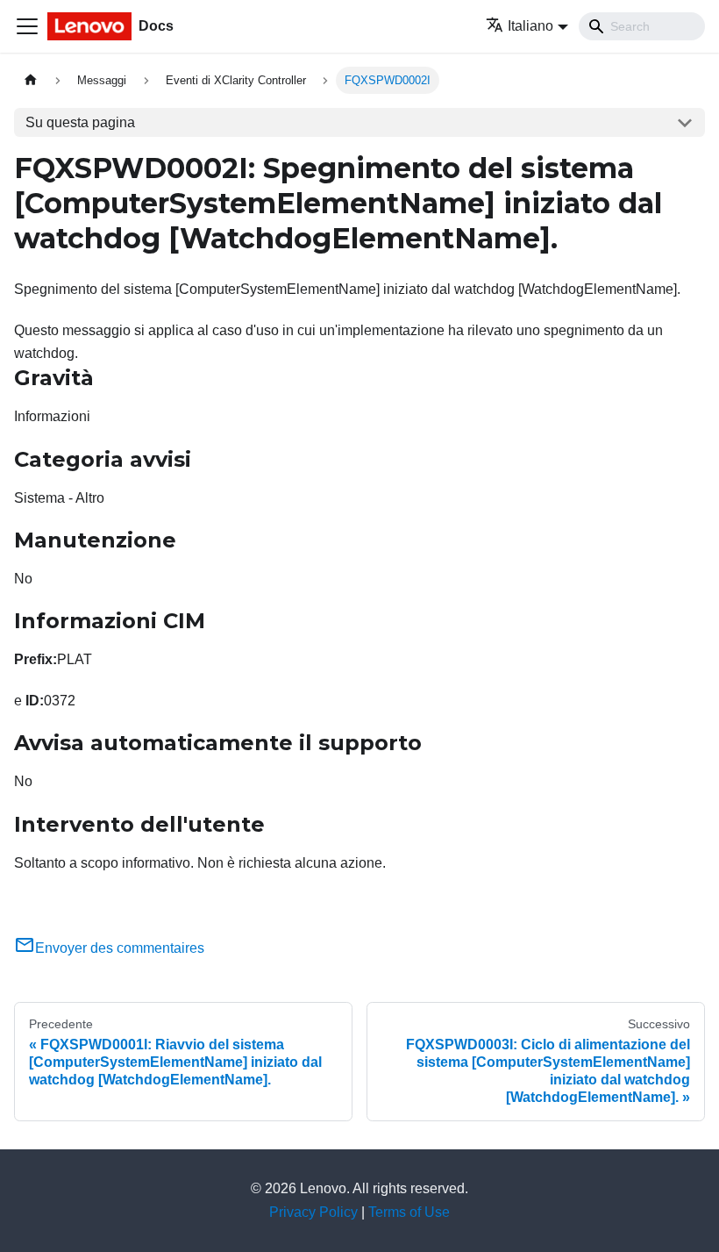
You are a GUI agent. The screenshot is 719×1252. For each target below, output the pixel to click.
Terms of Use (409, 1212)
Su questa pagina (80, 122)
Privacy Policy (313, 1212)
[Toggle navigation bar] (27, 26)
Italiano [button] (530, 25)
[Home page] (30, 80)
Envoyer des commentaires (119, 948)
